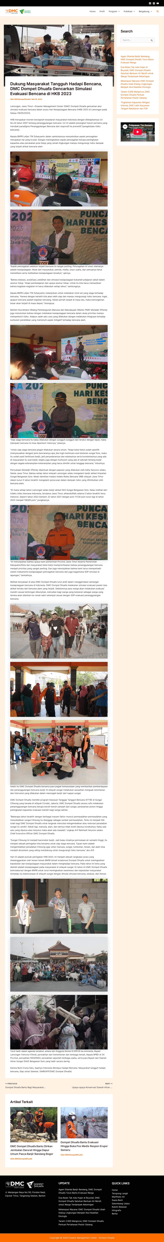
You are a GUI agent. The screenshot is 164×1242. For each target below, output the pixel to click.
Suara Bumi (117, 1200)
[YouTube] (158, 3)
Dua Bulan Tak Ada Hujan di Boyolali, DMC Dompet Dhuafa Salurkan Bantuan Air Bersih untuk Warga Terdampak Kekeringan (80, 1201)
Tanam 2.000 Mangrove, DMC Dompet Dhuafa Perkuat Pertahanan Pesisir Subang (135, 94)
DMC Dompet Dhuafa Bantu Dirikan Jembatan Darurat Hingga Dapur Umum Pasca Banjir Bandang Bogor (31, 1150)
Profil (102, 11)
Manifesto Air (118, 1196)
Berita (114, 1213)
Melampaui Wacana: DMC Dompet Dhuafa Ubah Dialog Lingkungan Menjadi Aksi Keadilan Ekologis (137, 84)
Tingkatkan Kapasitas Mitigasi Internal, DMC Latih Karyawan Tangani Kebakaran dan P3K (135, 105)
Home (92, 11)
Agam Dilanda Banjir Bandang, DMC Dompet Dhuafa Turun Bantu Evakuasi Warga (137, 59)
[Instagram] (154, 3)
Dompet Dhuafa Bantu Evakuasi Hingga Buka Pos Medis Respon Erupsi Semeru (84, 1146)
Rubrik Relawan (119, 1207)
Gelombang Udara (121, 1203)
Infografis (116, 1210)
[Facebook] (150, 3)
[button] (118, 11)
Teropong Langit (120, 1193)
